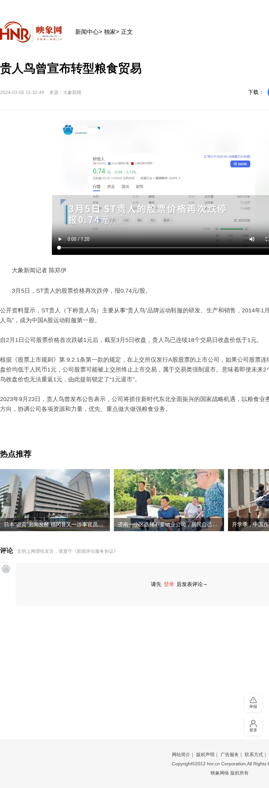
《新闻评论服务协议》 (95, 551)
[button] (7, 499)
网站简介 (181, 754)
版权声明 (205, 754)
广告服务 (229, 754)
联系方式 (254, 754)
